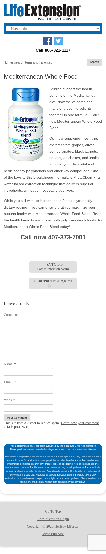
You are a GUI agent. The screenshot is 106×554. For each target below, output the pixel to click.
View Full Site (53, 534)
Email (10, 382)
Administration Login (53, 519)
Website (9, 400)
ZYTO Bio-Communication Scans (53, 267)
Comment (11, 315)
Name (10, 364)
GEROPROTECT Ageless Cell (53, 283)
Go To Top (53, 511)
